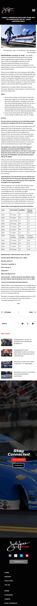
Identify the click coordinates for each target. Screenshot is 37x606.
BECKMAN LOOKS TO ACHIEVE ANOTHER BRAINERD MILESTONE (24, 374)
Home (6, 572)
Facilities (8, 580)
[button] (33, 10)
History (7, 576)
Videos (7, 599)
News (6, 591)
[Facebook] (10, 555)
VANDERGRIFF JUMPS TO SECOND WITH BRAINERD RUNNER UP (23, 341)
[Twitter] (21, 555)
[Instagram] (15, 555)
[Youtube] (27, 555)
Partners (8, 595)
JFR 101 (7, 585)
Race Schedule (10, 603)
